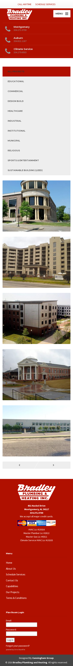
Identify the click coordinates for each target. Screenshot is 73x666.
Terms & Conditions (16, 598)
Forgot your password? (18, 645)
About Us (11, 568)
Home (9, 562)
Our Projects (12, 592)
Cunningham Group (43, 658)
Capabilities (12, 586)
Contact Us (12, 580)
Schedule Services (15, 574)
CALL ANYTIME (24, 4)
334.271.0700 (36, 512)
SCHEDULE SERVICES (45, 4)
